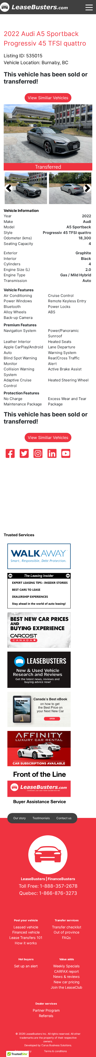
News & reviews (66, 976)
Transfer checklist (66, 927)
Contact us (63, 818)
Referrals (46, 1016)
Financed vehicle (26, 932)
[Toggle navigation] (89, 7)
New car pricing (67, 982)
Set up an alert (26, 966)
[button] (9, 188)
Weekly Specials (66, 966)
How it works (26, 943)
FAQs (66, 938)
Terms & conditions (55, 1051)
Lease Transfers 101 (25, 938)
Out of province (66, 932)
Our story (19, 818)
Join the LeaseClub (66, 987)
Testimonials (41, 818)
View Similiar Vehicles (48, 97)
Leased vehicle (26, 927)
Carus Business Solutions (56, 1045)
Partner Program (46, 1010)
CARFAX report (66, 971)
